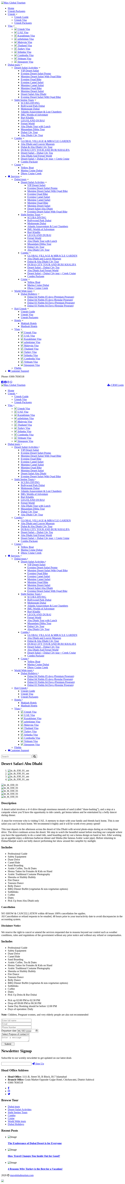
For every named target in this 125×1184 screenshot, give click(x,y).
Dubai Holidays (29, 294)
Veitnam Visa (24, 58)
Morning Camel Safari (32, 85)
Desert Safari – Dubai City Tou (37, 152)
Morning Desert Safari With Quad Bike (41, 76)
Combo (18, 138)
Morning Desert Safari (32, 91)
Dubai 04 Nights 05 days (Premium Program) (50, 296)
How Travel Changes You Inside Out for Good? (34, 1156)
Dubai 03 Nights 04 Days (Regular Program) (50, 305)
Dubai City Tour (29, 132)
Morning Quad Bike (31, 88)
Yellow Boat (27, 167)
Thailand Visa (24, 45)
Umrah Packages (16, 11)
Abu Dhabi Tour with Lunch (35, 126)
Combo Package (29, 161)
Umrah (12, 14)
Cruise (17, 164)
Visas (17, 329)
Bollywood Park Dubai (33, 105)
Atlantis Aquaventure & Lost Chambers (41, 111)
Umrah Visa (20, 20)
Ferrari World (28, 123)
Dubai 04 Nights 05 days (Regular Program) (50, 299)
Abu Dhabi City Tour (32, 135)
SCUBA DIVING (30, 103)
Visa (10, 25)
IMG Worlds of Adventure (34, 114)
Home (11, 8)
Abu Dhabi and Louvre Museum (38, 144)
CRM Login (117, 385)
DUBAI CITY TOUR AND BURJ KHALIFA (45, 150)
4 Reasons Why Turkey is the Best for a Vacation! (35, 1169)
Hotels (17, 320)
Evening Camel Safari (32, 82)
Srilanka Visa (24, 52)
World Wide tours (23, 291)
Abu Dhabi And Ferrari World (36, 155)
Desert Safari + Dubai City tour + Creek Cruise (45, 158)
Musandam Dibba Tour (33, 129)
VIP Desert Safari (30, 70)
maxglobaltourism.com (22, 1175)
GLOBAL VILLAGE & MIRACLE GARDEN (46, 141)
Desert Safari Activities (26, 67)
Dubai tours (14, 64)
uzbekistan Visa (25, 39)
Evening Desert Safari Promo (36, 73)
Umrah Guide (21, 17)
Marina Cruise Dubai (31, 170)
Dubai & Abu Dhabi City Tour (36, 147)
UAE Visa (22, 32)
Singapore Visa (25, 61)
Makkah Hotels (29, 323)
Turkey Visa (23, 48)
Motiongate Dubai (30, 108)
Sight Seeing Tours (24, 100)
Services (15, 176)
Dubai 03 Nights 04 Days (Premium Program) (51, 302)
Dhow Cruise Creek (31, 173)
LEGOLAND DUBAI (33, 120)
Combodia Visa (25, 55)
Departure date (8, 1030)
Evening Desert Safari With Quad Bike (41, 97)
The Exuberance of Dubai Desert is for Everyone (35, 1143)
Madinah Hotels (29, 326)
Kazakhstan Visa (26, 35)
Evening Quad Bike (31, 79)
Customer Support (19, 371)
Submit (8, 1044)
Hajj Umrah (20, 308)
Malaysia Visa (24, 42)
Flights (17, 368)
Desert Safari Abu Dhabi (33, 94)
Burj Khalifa (27, 117)
